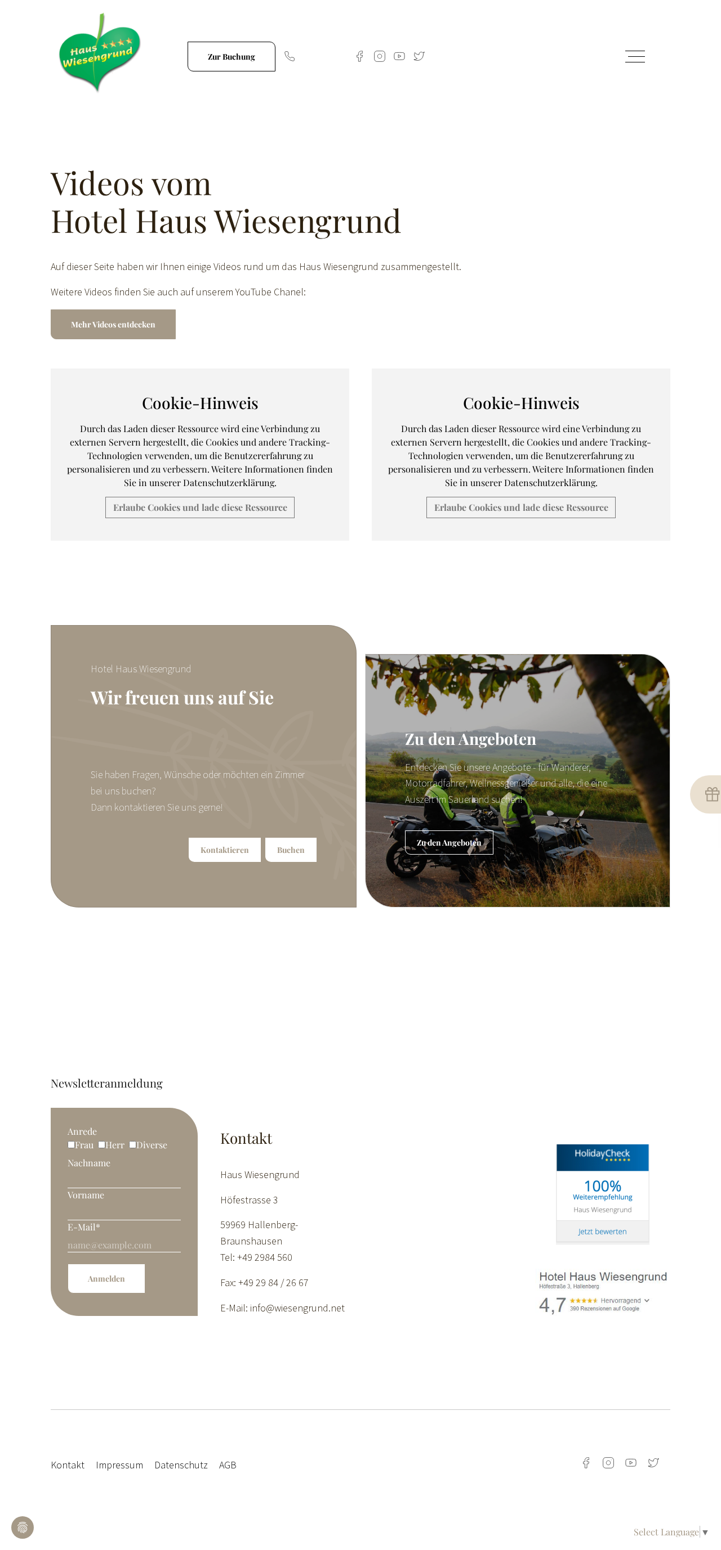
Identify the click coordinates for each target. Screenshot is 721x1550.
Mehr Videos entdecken (113, 324)
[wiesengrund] (102, 55)
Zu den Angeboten (449, 842)
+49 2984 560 (322, 56)
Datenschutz (181, 1464)
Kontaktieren (225, 849)
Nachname (89, 1163)
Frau (84, 1145)
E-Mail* (84, 1227)
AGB (228, 1464)
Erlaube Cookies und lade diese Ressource (200, 507)
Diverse (151, 1145)
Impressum (119, 1464)
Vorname (86, 1195)
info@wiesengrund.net (297, 1307)
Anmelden (106, 1278)
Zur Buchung (231, 56)
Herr (114, 1145)
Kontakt (67, 1464)
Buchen (291, 849)
